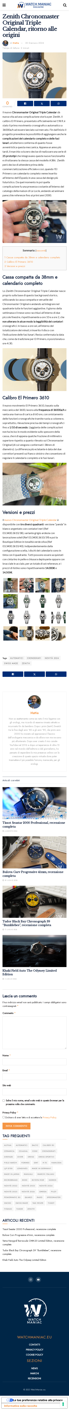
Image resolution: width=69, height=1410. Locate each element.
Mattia (16, 43)
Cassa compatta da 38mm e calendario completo (32, 257)
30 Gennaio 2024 (34, 43)
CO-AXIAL (23, 1151)
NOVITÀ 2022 (10, 1185)
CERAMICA (9, 1151)
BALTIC (35, 1145)
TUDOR (19, 1209)
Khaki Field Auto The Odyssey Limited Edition (24, 1260)
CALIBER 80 (48, 1145)
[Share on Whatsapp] (58, 103)
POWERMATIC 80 (12, 1197)
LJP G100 (8, 1168)
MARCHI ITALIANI (46, 1174)
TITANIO (8, 1209)
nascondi (41, 250)
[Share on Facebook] (25, 103)
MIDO (24, 1180)
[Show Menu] (4, 5)
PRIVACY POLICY (34, 1349)
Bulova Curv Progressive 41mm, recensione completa (28, 1235)
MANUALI (28, 1174)
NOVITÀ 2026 (28, 1191)
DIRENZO (8, 1156)
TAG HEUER (37, 1203)
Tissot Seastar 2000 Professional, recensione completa (29, 1229)
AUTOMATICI (16, 658)
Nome (7, 1055)
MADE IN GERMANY (41, 1168)
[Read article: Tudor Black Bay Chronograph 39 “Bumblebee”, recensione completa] (34, 902)
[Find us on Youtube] (38, 1279)
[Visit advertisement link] (34, 684)
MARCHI (34, 1373)
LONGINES (22, 1168)
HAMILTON (56, 1162)
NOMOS (52, 1180)
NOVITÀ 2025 (10, 1191)
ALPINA (7, 1145)
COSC (35, 1151)
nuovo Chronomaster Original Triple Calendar (31, 519)
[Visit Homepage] (34, 5)
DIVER (20, 1156)
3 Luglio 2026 (10, 979)
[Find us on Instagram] (30, 1279)
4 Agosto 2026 (10, 831)
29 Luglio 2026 (10, 880)
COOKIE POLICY (34, 1354)
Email (6, 1070)
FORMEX (25, 1162)
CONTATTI (34, 1344)
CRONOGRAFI (34, 658)
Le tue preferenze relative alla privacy (38, 1400)
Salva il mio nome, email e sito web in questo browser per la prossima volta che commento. (35, 1102)
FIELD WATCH (10, 1162)
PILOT (53, 1191)
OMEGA (43, 1191)
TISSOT (51, 1203)
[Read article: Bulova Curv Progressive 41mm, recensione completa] (34, 852)
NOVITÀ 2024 (52, 658)
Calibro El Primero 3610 (18, 262)
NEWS (34, 1368)
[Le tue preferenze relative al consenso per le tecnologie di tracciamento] (63, 1404)
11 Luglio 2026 (10, 929)
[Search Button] (64, 5)
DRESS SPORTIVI (46, 1156)
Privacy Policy (10, 1112)
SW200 (7, 1203)
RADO (39, 1197)
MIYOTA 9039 (38, 1180)
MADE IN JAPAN (11, 1174)
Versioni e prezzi (14, 266)
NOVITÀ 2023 (28, 1185)
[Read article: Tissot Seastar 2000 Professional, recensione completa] (34, 803)
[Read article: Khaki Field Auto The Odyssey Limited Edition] (34, 951)
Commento (9, 1013)
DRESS (31, 1156)
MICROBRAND (11, 1180)
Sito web (7, 1085)
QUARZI (28, 1197)
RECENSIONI (34, 1378)
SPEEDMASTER (54, 1197)
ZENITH (26, 663)
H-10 (45, 1162)
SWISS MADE (11, 663)
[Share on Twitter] (42, 103)
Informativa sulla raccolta (20, 1405)
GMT (36, 1162)
